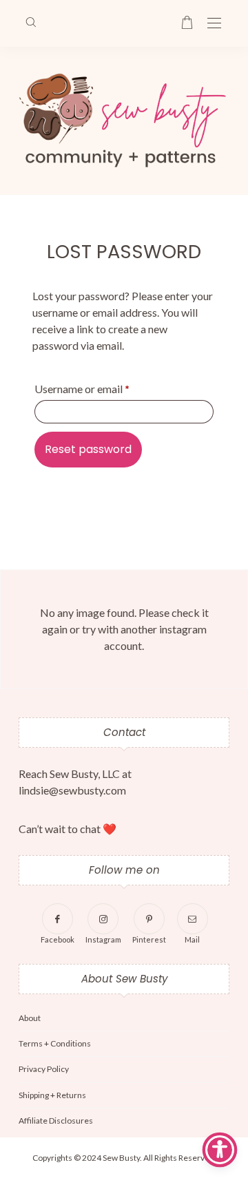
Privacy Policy (44, 1069)
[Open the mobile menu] (214, 23)
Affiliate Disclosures (56, 1120)
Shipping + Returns (52, 1095)
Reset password (88, 449)
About (30, 1018)
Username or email (82, 388)
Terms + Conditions (55, 1043)
